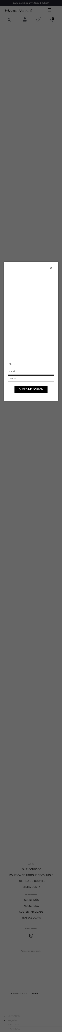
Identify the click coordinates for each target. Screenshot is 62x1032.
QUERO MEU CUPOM (31, 389)
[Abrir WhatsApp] (54, 1024)
